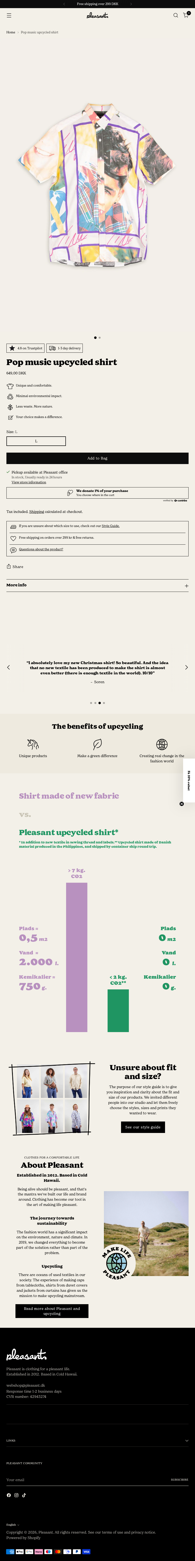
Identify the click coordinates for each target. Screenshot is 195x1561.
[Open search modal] (176, 15)
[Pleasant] (97, 15)
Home (10, 32)
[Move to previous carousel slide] (174, 618)
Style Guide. (111, 526)
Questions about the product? (41, 549)
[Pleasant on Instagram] (17, 1496)
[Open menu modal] (9, 15)
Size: (11, 432)
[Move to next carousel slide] (184, 618)
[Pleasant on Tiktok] (24, 1496)
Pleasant (46, 1532)
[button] (189, 780)
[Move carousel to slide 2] (95, 703)
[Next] (131, 4)
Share (18, 567)
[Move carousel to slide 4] (104, 703)
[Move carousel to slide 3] (100, 703)
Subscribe (180, 1479)
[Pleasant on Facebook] (9, 1496)
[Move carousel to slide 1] (91, 703)
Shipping (36, 512)
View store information (29, 482)
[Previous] (64, 4)
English (11, 1524)
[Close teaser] (181, 803)
